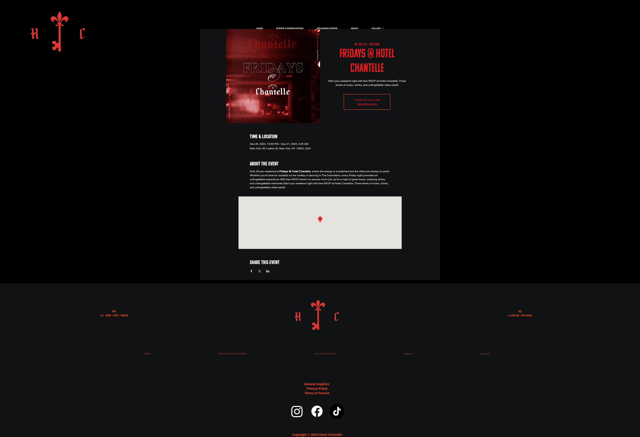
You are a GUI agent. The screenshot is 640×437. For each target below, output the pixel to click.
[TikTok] (337, 411)
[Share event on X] (259, 271)
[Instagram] (297, 411)
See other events (367, 103)
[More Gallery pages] (383, 28)
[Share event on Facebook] (251, 271)
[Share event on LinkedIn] (267, 271)
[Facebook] (317, 411)
